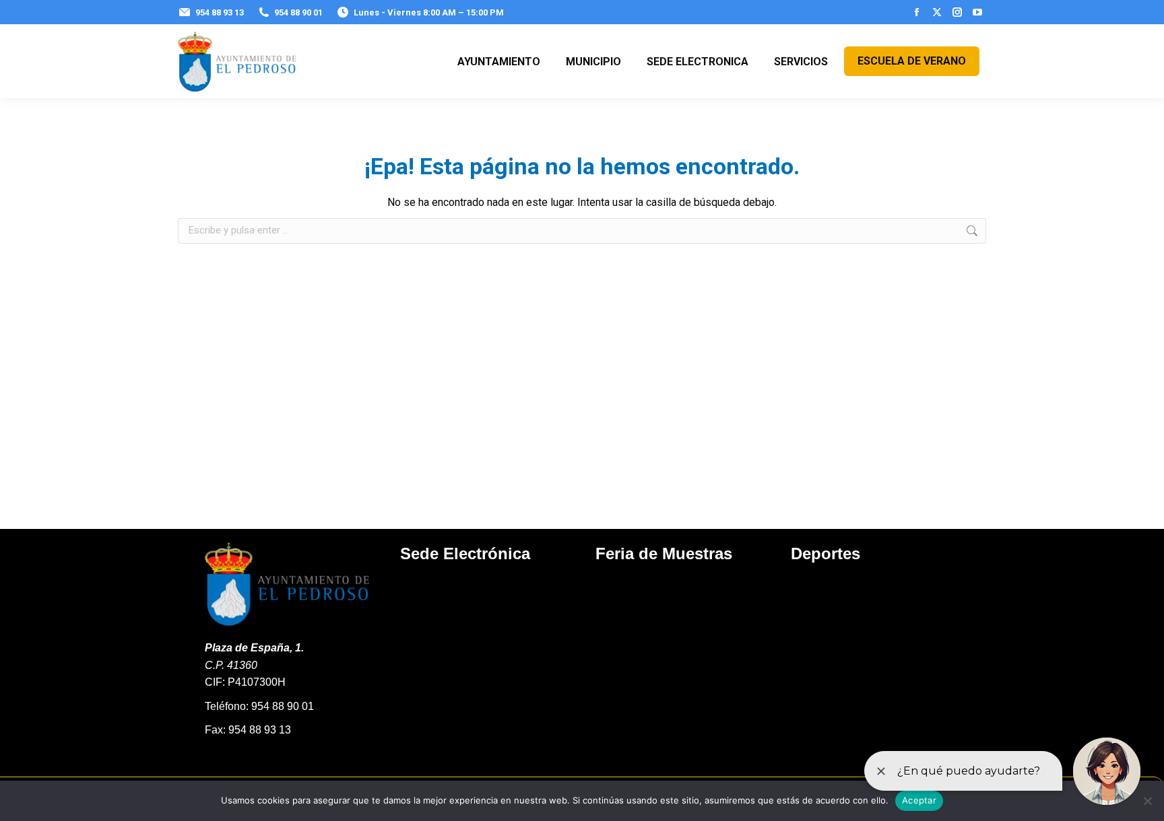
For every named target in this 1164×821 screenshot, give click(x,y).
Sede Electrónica (465, 553)
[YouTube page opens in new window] (977, 12)
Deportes (825, 553)
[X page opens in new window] (937, 12)
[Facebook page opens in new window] (917, 12)
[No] (1147, 801)
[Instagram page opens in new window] (957, 12)
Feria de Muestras (663, 553)
